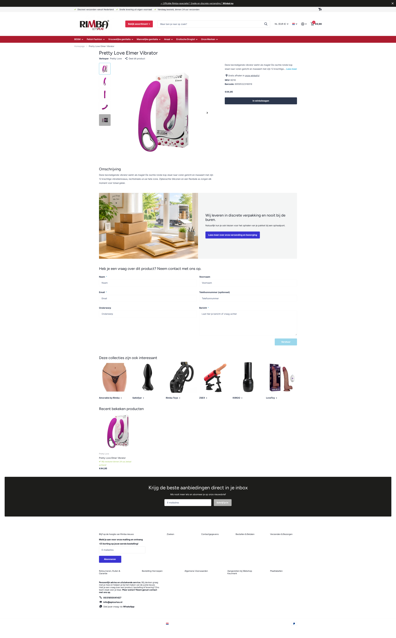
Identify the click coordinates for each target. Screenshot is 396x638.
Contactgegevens (210, 534)
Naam (103, 276)
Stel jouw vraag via (118, 606)
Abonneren (110, 559)
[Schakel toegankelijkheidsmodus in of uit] (320, 9)
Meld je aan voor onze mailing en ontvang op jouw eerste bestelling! (121, 541)
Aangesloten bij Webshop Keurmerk (239, 572)
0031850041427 (112, 597)
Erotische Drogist (185, 39)
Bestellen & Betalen (245, 534)
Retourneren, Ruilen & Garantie (109, 572)
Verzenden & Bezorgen (281, 534)
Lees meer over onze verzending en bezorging (232, 235)
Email (103, 292)
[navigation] (105, 68)
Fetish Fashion (94, 39)
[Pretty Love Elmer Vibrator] (118, 431)
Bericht (204, 307)
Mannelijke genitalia (147, 39)
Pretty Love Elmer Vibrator (112, 458)
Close (392, 3)
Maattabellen (276, 571)
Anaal (167, 39)
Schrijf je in (223, 502)
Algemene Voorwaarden (196, 571)
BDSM (77, 39)
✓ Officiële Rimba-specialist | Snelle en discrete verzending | (197, 3)
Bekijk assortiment (138, 24)
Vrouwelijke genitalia (119, 39)
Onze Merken (208, 39)
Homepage (79, 46)
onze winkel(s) (252, 75)
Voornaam (204, 276)
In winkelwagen (261, 100)
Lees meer (291, 69)
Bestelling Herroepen (152, 571)
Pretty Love (116, 58)
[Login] (304, 24)
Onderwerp (105, 307)
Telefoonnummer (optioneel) (214, 292)
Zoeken (266, 24)
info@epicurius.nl (112, 602)
